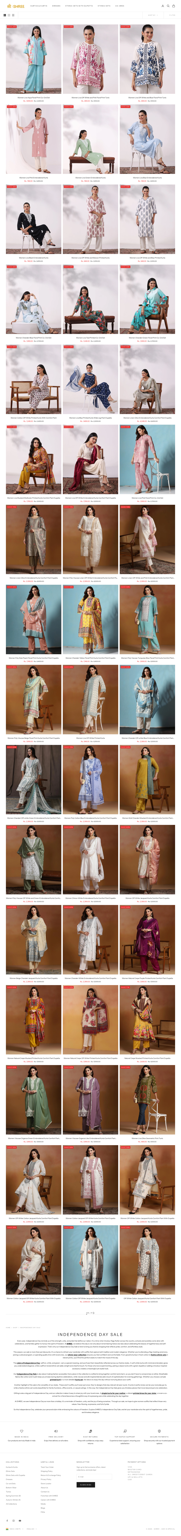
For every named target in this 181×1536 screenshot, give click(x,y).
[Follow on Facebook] (7, 1520)
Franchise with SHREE (49, 1496)
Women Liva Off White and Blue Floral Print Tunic (147, 98)
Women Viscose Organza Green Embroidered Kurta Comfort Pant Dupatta (33, 1138)
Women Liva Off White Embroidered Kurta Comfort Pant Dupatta (90, 498)
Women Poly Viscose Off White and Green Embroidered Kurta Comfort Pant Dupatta (33, 898)
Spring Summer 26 (13, 1496)
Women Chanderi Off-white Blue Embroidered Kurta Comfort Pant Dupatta (147, 738)
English (30, 1529)
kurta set (79, 1380)
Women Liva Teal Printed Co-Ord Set (90, 338)
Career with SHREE (48, 1500)
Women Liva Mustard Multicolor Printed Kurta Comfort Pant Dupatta (33, 498)
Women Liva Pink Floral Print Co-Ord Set (147, 498)
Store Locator (46, 1483)
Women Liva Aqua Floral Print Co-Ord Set (33, 98)
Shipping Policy (46, 1471)
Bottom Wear (11, 1488)
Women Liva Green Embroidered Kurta (90, 178)
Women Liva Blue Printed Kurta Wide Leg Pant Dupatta (90, 418)
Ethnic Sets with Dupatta (79, 6)
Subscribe (85, 1485)
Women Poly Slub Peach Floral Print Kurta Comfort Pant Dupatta (33, 658)
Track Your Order (47, 1467)
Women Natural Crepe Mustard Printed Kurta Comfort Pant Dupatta (33, 1058)
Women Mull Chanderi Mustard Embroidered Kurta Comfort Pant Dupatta (147, 818)
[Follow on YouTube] (20, 1520)
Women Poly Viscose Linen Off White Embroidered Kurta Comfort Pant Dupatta (90, 578)
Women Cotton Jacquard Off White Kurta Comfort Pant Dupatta (90, 1218)
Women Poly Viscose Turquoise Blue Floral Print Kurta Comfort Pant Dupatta (147, 658)
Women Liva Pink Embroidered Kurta (33, 178)
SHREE (69, 1344)
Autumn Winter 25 (13, 1500)
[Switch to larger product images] (5, 15)
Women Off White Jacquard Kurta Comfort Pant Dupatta (147, 898)
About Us (44, 1488)
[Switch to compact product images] (13, 15)
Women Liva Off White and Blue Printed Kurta (147, 258)
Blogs (43, 1508)
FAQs (43, 1512)
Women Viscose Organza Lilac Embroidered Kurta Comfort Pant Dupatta (90, 1138)
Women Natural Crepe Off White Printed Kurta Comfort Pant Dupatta (90, 1058)
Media (43, 1504)
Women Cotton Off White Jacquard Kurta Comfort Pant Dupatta (90, 1298)
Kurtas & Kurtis (39, 6)
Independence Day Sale (30, 1327)
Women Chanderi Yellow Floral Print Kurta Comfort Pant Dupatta (90, 658)
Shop (15, 1327)
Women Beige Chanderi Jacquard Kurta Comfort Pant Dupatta (34, 978)
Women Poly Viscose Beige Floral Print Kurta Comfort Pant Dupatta (34, 738)
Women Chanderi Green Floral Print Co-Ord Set (147, 338)
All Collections (11, 1504)
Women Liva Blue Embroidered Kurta (147, 178)
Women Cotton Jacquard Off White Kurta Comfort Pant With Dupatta (33, 1298)
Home (8, 1327)
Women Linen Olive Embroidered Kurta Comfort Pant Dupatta (147, 418)
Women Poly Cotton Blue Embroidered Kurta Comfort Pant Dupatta (90, 818)
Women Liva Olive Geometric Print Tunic (147, 1138)
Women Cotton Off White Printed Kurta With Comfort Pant (34, 418)
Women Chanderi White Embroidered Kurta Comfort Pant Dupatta (90, 978)
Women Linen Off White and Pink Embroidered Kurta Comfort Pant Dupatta (147, 578)
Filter (172, 15)
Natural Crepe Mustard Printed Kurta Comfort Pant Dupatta (147, 1058)
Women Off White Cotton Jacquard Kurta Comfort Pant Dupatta (33, 1218)
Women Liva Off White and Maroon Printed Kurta (90, 258)
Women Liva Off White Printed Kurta (90, 738)
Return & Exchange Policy (51, 1475)
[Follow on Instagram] (13, 1520)
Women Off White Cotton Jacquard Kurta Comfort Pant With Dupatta (147, 1218)
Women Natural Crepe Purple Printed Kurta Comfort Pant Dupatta (147, 978)
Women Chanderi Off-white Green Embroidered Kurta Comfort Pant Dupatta (33, 818)
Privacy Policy (46, 1479)
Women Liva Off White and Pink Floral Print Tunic (90, 98)
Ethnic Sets (104, 6)
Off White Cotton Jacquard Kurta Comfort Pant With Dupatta (147, 1298)
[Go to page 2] (94, 1313)
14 (92, 1313)
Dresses (56, 6)
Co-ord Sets (11, 1483)
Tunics (8, 1492)
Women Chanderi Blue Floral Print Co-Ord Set (33, 338)
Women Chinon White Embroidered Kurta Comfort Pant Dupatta (90, 898)
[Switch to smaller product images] (9, 15)
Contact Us (45, 1492)
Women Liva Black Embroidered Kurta (33, 258)
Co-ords (119, 6)
